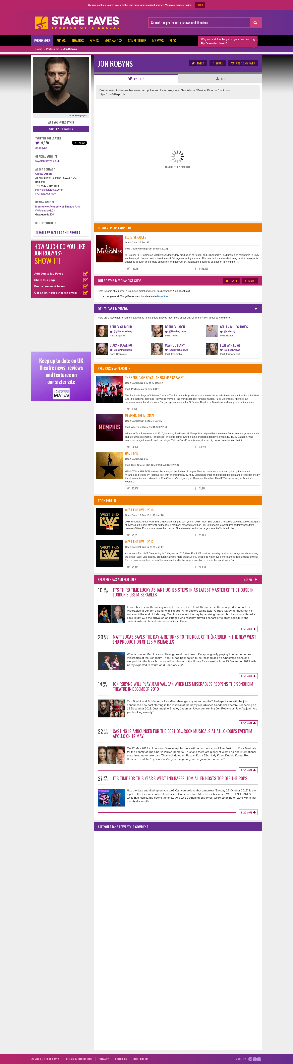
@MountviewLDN (45, 210)
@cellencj (229, 331)
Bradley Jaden (175, 326)
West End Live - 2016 (139, 509)
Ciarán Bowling (121, 345)
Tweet (200, 63)
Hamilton (131, 453)
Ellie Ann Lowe (230, 345)
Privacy (103, 1059)
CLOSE (200, 5)
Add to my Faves (245, 63)
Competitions (137, 40)
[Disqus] (178, 887)
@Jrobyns (41, 147)
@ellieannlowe (232, 350)
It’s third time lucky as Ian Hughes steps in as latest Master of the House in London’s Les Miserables (183, 592)
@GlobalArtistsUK (45, 193)
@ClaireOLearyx (178, 350)
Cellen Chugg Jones (234, 326)
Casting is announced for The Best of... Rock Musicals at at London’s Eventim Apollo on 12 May (182, 733)
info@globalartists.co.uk (49, 189)
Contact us (140, 1059)
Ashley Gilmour (121, 326)
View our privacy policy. (178, 5)
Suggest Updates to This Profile (57, 232)
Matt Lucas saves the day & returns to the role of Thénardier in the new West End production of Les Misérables (184, 639)
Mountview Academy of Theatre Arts (57, 206)
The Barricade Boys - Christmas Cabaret (154, 377)
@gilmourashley (123, 331)
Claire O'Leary (175, 345)
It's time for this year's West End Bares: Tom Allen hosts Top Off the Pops (180, 778)
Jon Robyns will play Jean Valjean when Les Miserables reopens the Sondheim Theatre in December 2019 (183, 686)
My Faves (158, 40)
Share (219, 63)
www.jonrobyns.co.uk (47, 160)
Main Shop (163, 296)
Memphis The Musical (140, 415)
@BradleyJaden (178, 331)
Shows (61, 40)
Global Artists (43, 173)
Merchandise (113, 40)
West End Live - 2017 (139, 541)
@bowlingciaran (123, 350)
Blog (173, 40)
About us (121, 1059)
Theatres (78, 40)
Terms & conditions (79, 1059)
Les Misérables (135, 237)
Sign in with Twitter (61, 129)
